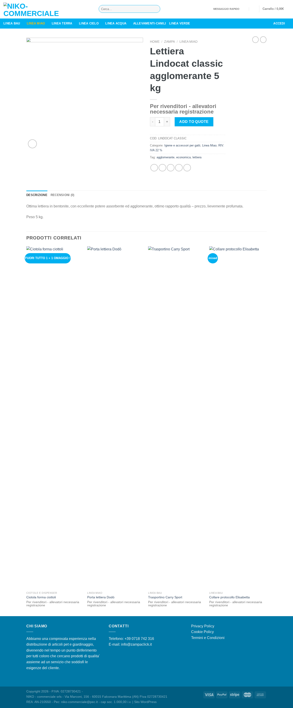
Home (155, 41)
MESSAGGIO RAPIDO (226, 9)
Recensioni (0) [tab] (62, 195)
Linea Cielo (89, 23)
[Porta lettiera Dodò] (115, 417)
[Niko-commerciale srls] (47, 9)
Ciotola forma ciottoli (41, 597)
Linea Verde (179, 23)
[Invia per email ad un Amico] (170, 168)
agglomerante (165, 157)
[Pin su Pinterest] (179, 168)
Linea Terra (62, 23)
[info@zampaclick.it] (245, 8)
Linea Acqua (115, 23)
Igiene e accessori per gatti (182, 145)
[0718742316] (254, 8)
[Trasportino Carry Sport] (176, 417)
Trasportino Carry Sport (165, 597)
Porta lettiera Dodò (100, 597)
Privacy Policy (202, 626)
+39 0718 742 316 (139, 639)
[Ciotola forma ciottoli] (54, 417)
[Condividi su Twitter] (162, 168)
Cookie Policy (202, 632)
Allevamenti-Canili (149, 23)
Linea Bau (11, 23)
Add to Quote (194, 122)
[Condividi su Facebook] (154, 168)
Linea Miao (36, 23)
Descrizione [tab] (36, 195)
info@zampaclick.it (136, 644)
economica (183, 157)
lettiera (197, 157)
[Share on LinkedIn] (187, 168)
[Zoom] (32, 143)
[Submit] (156, 9)
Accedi (279, 23)
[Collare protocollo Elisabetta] (237, 417)
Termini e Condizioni (208, 638)
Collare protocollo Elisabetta (229, 597)
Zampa (169, 41)
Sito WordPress (145, 702)
